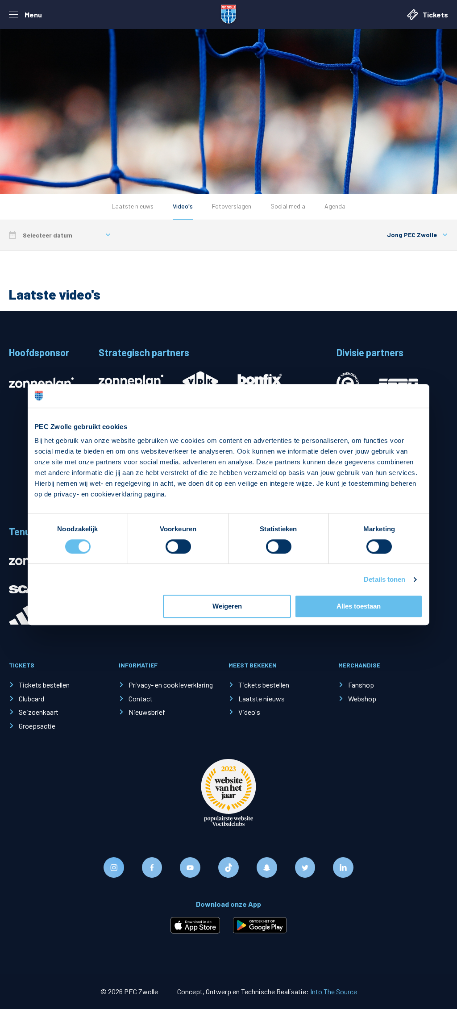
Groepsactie (37, 725)
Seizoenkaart (38, 712)
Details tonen (384, 579)
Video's (183, 206)
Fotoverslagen (231, 206)
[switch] (178, 546)
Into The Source (333, 991)
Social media (287, 206)
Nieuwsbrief (147, 712)
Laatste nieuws (133, 206)
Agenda (334, 206)
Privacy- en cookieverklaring (171, 684)
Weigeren (227, 606)
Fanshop (361, 684)
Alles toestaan (359, 606)
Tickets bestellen (44, 684)
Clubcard (31, 698)
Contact (141, 698)
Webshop (362, 698)
